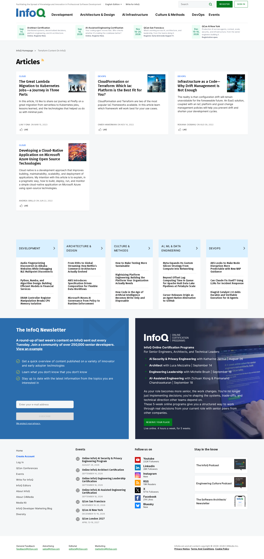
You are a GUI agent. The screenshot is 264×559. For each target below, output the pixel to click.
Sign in (241, 4)
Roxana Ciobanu (187, 124)
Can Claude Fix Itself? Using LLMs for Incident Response (227, 282)
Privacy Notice (182, 549)
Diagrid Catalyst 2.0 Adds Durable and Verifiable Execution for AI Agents (225, 295)
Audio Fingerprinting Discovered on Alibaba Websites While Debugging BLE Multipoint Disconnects (36, 267)
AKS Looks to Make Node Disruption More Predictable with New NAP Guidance (225, 267)
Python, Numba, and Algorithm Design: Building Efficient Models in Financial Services (37, 285)
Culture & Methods (170, 15)
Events (214, 15)
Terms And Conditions (202, 549)
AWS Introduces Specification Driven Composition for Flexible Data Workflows (83, 285)
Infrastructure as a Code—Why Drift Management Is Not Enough (199, 85)
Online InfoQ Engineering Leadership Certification (104, 480)
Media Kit (21, 502)
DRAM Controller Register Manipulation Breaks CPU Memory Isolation (35, 300)
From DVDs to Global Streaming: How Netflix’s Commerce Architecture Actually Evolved (82, 267)
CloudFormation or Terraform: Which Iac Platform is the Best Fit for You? (120, 88)
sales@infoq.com (51, 549)
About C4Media (25, 496)
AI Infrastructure (135, 15)
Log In (20, 462)
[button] (45, 416)
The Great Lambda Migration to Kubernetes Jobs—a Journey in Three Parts (39, 88)
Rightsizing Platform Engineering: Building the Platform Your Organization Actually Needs (131, 279)
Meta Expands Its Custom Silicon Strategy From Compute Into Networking (178, 266)
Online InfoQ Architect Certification (103, 470)
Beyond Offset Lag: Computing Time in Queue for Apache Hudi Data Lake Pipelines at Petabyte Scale (179, 282)
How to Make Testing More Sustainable (131, 264)
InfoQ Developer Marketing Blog (34, 508)
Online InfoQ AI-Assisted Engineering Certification (104, 491)
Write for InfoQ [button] (132, 4)
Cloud (22, 76)
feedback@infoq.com (27, 549)
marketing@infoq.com (106, 549)
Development (62, 15)
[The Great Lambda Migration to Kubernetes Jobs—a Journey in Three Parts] (77, 83)
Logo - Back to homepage (31, 12)
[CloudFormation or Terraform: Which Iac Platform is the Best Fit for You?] (156, 83)
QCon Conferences (27, 468)
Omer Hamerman (107, 124)
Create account (25, 456)
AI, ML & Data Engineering (171, 248)
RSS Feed (43, 62)
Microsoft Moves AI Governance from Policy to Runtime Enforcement (84, 300)
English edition (112, 4)
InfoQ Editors (23, 485)
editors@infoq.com (78, 549)
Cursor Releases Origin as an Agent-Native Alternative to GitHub (179, 298)
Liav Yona (24, 124)
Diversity (21, 514)
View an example (29, 349)
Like (26, 129)
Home (19, 450)
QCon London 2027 (93, 518)
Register (224, 4)
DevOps (198, 15)
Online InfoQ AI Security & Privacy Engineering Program (102, 460)
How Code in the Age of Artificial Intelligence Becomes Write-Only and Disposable (130, 296)
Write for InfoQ (24, 479)
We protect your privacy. (28, 423)
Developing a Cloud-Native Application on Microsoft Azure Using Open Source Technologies (41, 157)
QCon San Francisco (93, 501)
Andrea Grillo (27, 200)
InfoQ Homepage (24, 50)
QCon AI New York (92, 510)
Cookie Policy (222, 549)
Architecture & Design (97, 15)
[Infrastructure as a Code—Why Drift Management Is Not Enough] (236, 83)
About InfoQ (23, 491)
